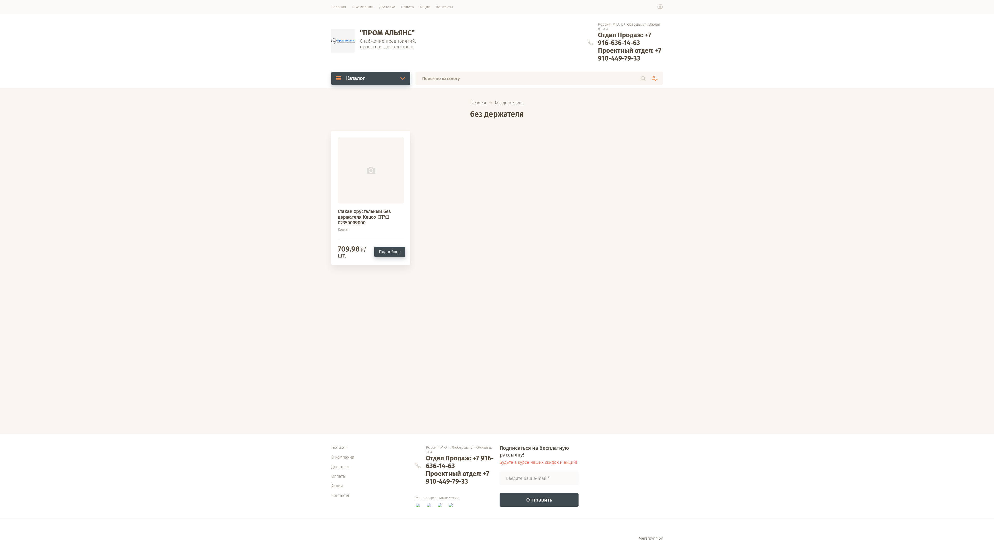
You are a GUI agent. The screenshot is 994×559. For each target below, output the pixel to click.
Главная (478, 103)
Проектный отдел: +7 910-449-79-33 (629, 54)
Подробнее (390, 251)
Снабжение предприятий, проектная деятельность (388, 44)
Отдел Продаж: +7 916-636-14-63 (624, 39)
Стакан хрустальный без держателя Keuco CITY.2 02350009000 (364, 217)
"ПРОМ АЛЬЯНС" (387, 32)
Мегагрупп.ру (651, 538)
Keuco (343, 229)
